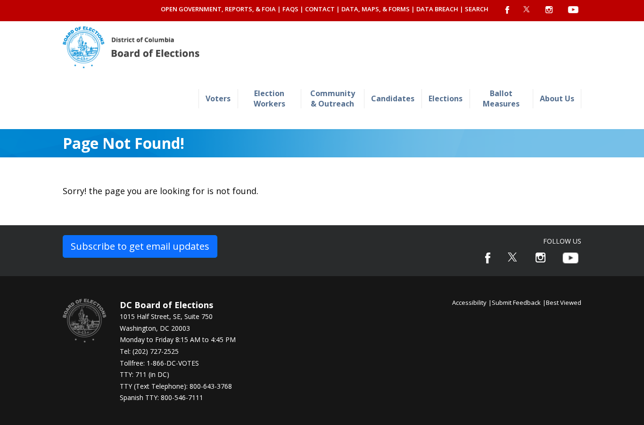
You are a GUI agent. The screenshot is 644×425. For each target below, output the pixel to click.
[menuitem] (218, 98)
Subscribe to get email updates (140, 246)
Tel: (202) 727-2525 (149, 351)
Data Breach (437, 9)
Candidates (392, 98)
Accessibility (469, 302)
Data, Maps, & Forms (375, 9)
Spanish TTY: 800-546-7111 (161, 397)
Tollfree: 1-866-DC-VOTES (159, 363)
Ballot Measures (501, 98)
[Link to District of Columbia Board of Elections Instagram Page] (540, 257)
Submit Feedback (516, 302)
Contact (320, 9)
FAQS (290, 9)
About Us (557, 98)
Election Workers (269, 98)
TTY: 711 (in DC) (144, 374)
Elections (445, 98)
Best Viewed (563, 302)
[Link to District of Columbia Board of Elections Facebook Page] (487, 258)
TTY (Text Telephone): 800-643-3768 (176, 386)
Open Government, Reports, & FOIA (218, 9)
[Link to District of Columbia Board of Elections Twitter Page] (512, 257)
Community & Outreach (332, 98)
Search (476, 9)
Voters (218, 98)
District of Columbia (131, 47)
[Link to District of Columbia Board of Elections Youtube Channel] (570, 258)
